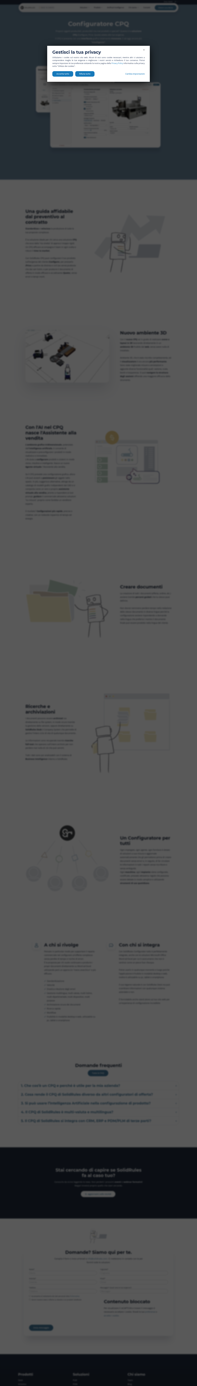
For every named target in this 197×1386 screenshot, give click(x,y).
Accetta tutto (62, 74)
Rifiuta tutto (84, 74)
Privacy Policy (117, 63)
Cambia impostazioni (135, 74)
